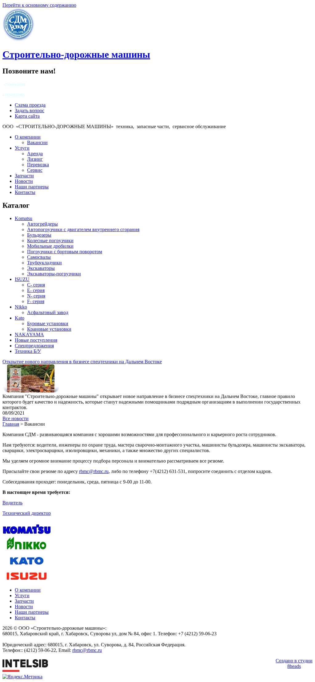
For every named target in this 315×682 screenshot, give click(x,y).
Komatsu (23, 218)
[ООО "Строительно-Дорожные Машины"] (18, 39)
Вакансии (37, 142)
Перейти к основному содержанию (39, 5)
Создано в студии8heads (294, 663)
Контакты (25, 192)
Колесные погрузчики (50, 240)
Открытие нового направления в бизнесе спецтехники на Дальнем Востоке (82, 361)
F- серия (35, 301)
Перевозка (38, 164)
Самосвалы (39, 257)
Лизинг (35, 159)
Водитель (12, 502)
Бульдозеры (39, 235)
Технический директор (26, 513)
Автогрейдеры (42, 224)
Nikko (21, 306)
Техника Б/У (28, 351)
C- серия (36, 284)
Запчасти (24, 175)
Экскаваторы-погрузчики (54, 273)
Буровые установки (47, 323)
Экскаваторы (41, 268)
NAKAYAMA (29, 334)
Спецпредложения (34, 345)
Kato (19, 318)
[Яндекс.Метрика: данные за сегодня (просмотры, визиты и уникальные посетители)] (22, 677)
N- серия (36, 295)
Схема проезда (30, 105)
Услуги (22, 148)
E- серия (36, 290)
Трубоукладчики (44, 262)
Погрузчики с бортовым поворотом (64, 251)
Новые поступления (36, 340)
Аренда (35, 153)
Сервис (34, 170)
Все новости (15, 418)
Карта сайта (27, 116)
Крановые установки (49, 329)
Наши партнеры (32, 186)
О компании (28, 137)
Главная (10, 424)
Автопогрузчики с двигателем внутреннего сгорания (83, 229)
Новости (24, 181)
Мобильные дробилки (50, 246)
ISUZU (22, 279)
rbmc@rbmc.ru (94, 471)
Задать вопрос (29, 110)
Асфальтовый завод (47, 312)
